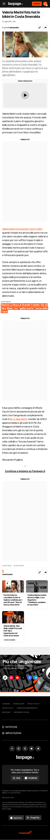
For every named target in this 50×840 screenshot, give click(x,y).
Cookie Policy (7, 708)
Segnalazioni (18, 704)
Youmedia (6, 704)
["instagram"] (11, 677)
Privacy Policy (33, 704)
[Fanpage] (25, 757)
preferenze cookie (21, 712)
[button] (45, 27)
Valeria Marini (18, 565)
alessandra (14, 27)
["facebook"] (29, 677)
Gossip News (7, 565)
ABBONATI (37, 4)
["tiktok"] (5, 677)
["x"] (23, 677)
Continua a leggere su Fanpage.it (25, 471)
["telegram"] (35, 677)
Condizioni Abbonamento (27, 708)
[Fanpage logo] (15, 3)
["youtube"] (17, 677)
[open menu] (3, 4)
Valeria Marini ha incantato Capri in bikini (22, 229)
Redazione (6, 712)
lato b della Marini (18, 419)
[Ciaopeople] (25, 833)
